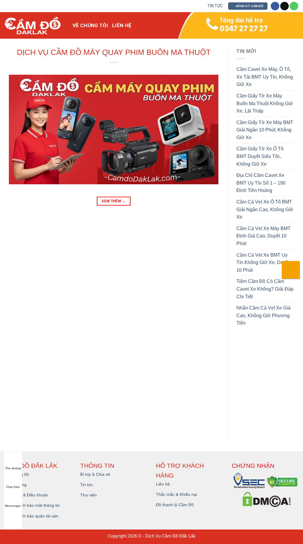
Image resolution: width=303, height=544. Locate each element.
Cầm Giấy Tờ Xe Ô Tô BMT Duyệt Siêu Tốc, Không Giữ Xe (259, 156)
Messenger (13, 505)
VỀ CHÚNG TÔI (90, 25)
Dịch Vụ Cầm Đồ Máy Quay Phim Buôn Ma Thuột (114, 52)
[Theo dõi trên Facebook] (275, 6)
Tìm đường (13, 468)
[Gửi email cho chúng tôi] (284, 6)
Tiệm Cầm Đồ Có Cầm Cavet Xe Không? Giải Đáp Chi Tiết (265, 289)
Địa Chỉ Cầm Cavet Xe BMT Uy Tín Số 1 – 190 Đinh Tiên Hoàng (261, 183)
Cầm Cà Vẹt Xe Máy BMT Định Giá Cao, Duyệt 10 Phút (263, 236)
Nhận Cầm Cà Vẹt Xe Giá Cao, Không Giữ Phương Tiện (263, 315)
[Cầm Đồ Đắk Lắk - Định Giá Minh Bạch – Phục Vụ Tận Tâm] (34, 25)
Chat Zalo (13, 486)
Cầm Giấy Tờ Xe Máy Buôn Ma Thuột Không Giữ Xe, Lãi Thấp (264, 103)
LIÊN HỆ (121, 25)
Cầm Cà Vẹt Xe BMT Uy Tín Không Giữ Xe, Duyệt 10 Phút (262, 263)
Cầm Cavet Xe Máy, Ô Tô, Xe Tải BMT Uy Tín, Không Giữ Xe (264, 77)
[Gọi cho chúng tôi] (294, 6)
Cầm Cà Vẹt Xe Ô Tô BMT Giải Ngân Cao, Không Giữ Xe (264, 209)
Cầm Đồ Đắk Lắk (179, 535)
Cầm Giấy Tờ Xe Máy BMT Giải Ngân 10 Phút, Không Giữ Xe (264, 130)
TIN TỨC (215, 6)
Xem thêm (113, 201)
